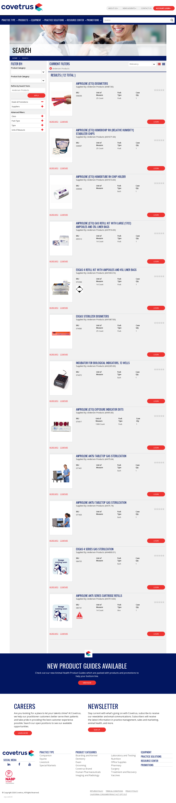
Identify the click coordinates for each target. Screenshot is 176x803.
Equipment (146, 752)
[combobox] (139, 20)
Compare (64, 122)
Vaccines (115, 775)
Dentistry (80, 758)
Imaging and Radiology (87, 775)
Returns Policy (96, 791)
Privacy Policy (132, 791)
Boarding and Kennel (86, 755)
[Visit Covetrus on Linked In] (9, 764)
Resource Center (149, 761)
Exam (78, 762)
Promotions (147, 765)
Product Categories (86, 752)
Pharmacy (116, 765)
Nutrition (116, 758)
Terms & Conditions (114, 791)
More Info (54, 122)
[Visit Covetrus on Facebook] (19, 764)
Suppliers (16, 106)
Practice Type (47, 752)
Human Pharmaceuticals (88, 772)
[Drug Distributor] (10, 776)
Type (14, 125)
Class (14, 116)
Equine (43, 758)
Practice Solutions (151, 756)
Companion (46, 755)
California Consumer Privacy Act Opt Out (108, 794)
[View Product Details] (61, 100)
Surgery (115, 768)
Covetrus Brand (84, 768)
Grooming (81, 765)
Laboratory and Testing (123, 755)
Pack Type (16, 121)
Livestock (44, 762)
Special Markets (48, 765)
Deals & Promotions (20, 102)
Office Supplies (118, 762)
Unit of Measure (18, 130)
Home (15, 58)
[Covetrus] (22, 7)
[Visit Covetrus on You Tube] (29, 764)
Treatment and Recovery (124, 772)
